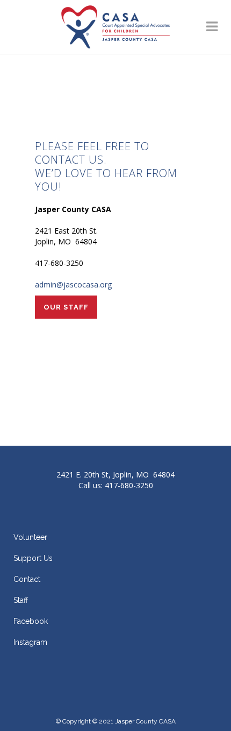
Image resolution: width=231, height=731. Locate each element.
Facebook (30, 621)
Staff (20, 600)
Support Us (33, 558)
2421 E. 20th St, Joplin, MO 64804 (115, 474)
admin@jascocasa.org (73, 284)
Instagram (30, 642)
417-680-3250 (129, 485)
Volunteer (30, 537)
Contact (26, 579)
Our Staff (66, 307)
